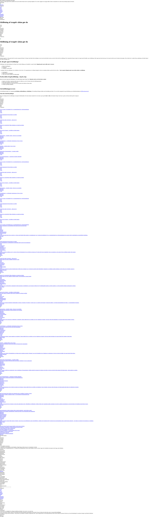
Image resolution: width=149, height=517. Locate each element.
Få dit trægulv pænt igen (4, 432)
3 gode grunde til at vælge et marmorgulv (7, 428)
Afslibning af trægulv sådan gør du (6, 431)
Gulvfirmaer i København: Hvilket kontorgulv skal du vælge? (11, 427)
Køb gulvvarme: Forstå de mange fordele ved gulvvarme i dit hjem (12, 426)
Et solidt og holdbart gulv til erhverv (6, 429)
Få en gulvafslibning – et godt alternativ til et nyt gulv (10, 430)
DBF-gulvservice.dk (85, 91)
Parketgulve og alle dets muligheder (6, 433)
